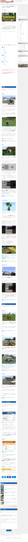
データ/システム (21, 41)
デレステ (21, 57)
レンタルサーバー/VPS (22, 49)
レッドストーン (21, 38)
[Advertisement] (9, 37)
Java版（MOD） (21, 52)
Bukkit (4, 63)
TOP (3, 534)
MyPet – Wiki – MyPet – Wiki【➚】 (8, 138)
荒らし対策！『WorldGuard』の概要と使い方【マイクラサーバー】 (13, 506)
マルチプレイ (12, 3)
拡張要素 (7, 3)
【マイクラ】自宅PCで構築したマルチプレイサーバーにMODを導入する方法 (10, 502)
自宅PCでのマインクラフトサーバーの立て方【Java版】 (9, 495)
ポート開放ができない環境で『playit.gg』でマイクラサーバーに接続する (10, 489)
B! (13, 477)
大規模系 (4, 47)
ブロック (21, 30)
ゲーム (20, 60)
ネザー (20, 35)
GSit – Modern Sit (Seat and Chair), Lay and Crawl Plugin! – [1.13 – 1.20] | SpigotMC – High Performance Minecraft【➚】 (8, 367)
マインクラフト (2, 3)
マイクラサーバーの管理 (22, 46)
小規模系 (4, 55)
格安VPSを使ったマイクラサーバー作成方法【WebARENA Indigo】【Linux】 (10, 492)
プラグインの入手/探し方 (6, 61)
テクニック (21, 24)
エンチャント (21, 27)
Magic (4, 50)
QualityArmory (5, 53)
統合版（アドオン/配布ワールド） (23, 54)
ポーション (21, 32)
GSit (4, 58)
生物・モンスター (22, 21)
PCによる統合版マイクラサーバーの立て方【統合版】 (9, 485)
